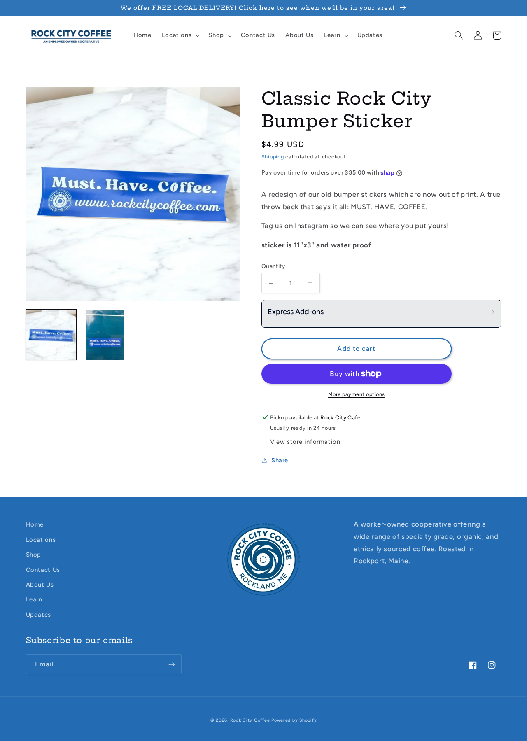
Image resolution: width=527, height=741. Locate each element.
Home (35, 524)
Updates (38, 614)
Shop (34, 554)
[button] (179, 35)
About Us (40, 584)
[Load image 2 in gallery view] (105, 335)
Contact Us (43, 569)
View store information (305, 441)
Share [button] (279, 460)
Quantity (273, 266)
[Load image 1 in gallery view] (51, 335)
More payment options (356, 394)
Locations (41, 539)
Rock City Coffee (250, 720)
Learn (34, 599)
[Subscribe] (171, 664)
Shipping (272, 157)
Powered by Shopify (294, 720)
